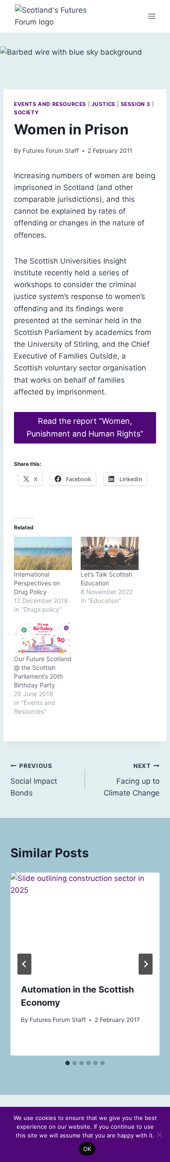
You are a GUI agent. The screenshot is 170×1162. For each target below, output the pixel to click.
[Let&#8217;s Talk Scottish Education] (110, 553)
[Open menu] (151, 16)
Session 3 (135, 104)
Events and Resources (50, 104)
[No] (159, 1134)
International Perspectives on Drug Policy (37, 582)
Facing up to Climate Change (132, 779)
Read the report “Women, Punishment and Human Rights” (85, 427)
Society (26, 112)
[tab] (67, 1063)
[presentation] (85, 922)
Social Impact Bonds (33, 779)
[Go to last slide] (24, 964)
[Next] (146, 964)
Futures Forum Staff (51, 150)
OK (87, 1148)
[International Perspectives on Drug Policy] (43, 553)
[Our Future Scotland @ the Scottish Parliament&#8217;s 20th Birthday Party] (43, 638)
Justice (104, 104)
